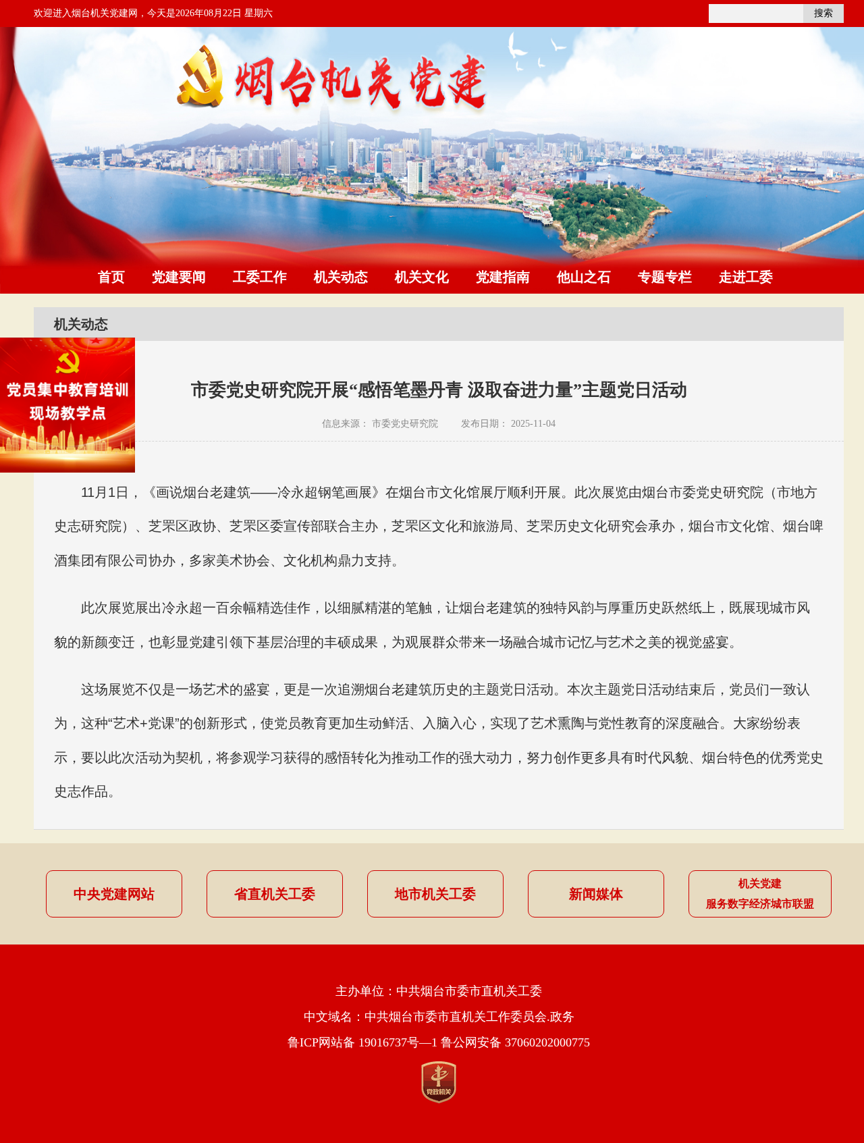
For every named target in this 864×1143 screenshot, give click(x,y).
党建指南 (503, 276)
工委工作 (260, 276)
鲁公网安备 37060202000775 (515, 1042)
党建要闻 (179, 276)
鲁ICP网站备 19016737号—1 (362, 1042)
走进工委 (746, 276)
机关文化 (422, 276)
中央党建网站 (114, 893)
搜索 (823, 13)
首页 (111, 276)
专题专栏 (665, 276)
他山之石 (584, 276)
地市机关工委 (435, 893)
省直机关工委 (274, 893)
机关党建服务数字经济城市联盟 (760, 893)
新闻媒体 (596, 893)
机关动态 (341, 276)
